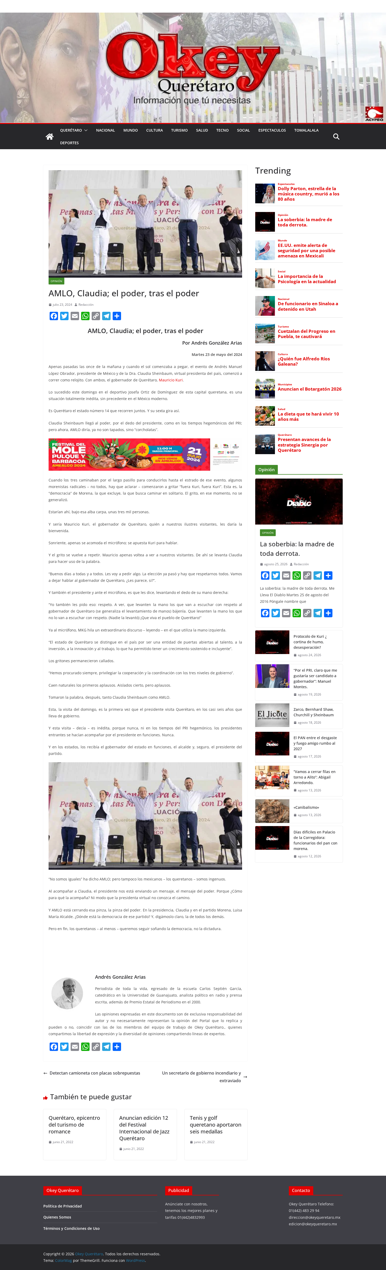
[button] (85, 130)
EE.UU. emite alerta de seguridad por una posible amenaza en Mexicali (306, 250)
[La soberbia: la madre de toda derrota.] (299, 502)
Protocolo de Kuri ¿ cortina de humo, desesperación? (310, 642)
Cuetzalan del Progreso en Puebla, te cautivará (306, 334)
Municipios (285, 384)
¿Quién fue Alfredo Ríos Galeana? (304, 361)
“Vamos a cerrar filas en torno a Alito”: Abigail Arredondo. (315, 777)
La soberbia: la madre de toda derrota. (305, 222)
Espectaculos (272, 130)
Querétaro (71, 130)
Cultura (154, 130)
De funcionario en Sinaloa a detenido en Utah (308, 306)
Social (243, 130)
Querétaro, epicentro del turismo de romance (74, 1124)
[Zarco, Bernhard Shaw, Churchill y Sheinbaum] (272, 716)
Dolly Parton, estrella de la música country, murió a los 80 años (308, 194)
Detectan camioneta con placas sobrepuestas (95, 1073)
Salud (202, 130)
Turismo (179, 130)
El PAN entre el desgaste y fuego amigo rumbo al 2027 (315, 743)
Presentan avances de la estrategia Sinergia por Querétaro (304, 445)
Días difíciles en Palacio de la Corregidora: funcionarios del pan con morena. (315, 840)
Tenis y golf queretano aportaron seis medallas (215, 1124)
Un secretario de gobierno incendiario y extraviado (201, 1077)
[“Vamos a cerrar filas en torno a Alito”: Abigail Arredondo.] (272, 781)
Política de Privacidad (62, 1206)
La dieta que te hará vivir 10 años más (308, 416)
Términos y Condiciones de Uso (71, 1228)
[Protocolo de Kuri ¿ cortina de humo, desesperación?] (272, 645)
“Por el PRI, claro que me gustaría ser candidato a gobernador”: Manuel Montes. (315, 678)
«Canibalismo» (306, 807)
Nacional (105, 130)
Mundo (130, 130)
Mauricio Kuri (171, 379)
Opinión (56, 281)
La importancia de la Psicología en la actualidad (307, 279)
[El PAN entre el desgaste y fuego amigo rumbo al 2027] (272, 747)
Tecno (222, 130)
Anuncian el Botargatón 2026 (310, 389)
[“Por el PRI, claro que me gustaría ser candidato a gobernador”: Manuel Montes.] (272, 682)
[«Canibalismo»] (272, 811)
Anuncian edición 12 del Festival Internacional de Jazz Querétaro (144, 1128)
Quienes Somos (57, 1217)
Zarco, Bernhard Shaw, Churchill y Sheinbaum (314, 712)
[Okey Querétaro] (193, 16)
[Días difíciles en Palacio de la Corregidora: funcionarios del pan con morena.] (272, 844)
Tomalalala (306, 130)
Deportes (69, 142)
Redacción (86, 304)
